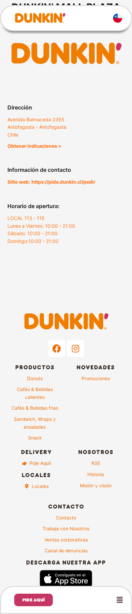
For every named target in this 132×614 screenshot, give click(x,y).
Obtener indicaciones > (34, 146)
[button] (96, 600)
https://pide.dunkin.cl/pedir (63, 182)
